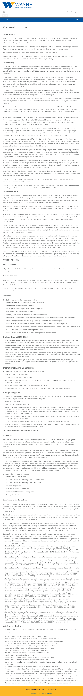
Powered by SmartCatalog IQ (41, 693)
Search (5, 15)
